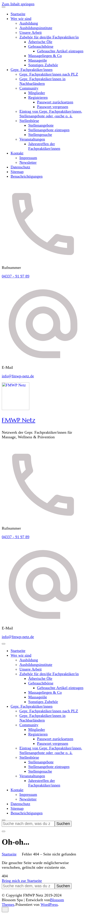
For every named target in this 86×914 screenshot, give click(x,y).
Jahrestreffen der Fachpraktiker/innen (44, 146)
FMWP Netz (18, 420)
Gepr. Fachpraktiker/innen (31, 69)
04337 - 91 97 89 (15, 276)
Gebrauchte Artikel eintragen (60, 51)
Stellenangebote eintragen (48, 130)
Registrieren (38, 97)
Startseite (18, 14)
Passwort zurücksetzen (55, 102)
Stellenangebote (41, 125)
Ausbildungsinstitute (35, 28)
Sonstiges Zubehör (43, 65)
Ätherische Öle (40, 42)
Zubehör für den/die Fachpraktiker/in (49, 37)
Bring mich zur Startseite (22, 880)
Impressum (28, 158)
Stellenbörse (29, 120)
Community (28, 88)
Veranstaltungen (32, 139)
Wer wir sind (21, 18)
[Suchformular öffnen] (3, 820)
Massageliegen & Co (45, 55)
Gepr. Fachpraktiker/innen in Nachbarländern (42, 81)
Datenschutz (20, 167)
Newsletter (28, 162)
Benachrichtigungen (27, 176)
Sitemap (17, 171)
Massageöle (37, 60)
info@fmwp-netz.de (18, 376)
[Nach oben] (5, 909)
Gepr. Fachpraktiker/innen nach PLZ (48, 74)
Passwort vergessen (52, 107)
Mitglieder (36, 93)
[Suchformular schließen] (3, 831)
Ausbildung (28, 23)
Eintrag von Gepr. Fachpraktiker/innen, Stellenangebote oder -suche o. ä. (50, 113)
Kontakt (17, 153)
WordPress (49, 904)
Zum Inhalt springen (18, 4)
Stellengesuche (40, 134)
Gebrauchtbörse (40, 46)
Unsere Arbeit (30, 32)
